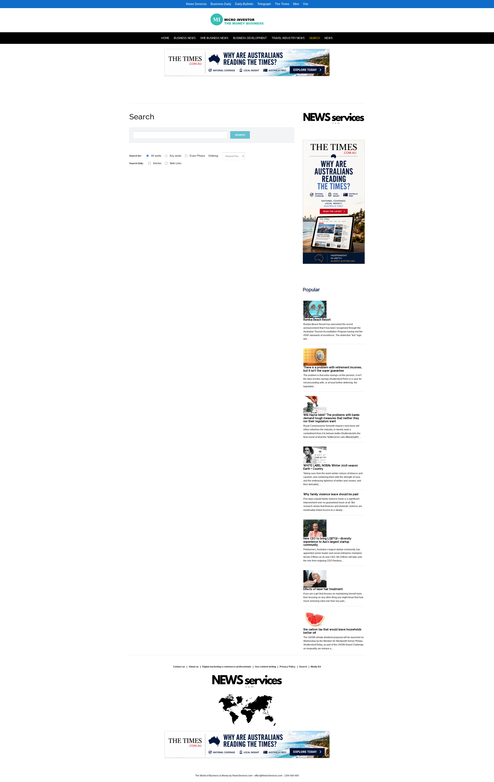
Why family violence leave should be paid (330, 494)
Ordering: (213, 155)
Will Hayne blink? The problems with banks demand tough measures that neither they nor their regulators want (331, 418)
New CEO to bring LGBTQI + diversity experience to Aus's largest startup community (327, 542)
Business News (185, 38)
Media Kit (316, 666)
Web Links (176, 163)
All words (156, 155)
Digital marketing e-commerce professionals (226, 666)
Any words (175, 155)
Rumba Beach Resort (317, 319)
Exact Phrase (197, 155)
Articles (157, 163)
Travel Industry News (288, 38)
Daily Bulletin (244, 4)
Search (314, 38)
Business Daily (221, 4)
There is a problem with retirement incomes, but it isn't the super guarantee (332, 369)
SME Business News (214, 38)
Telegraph (264, 4)
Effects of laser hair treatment (323, 589)
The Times (282, 4)
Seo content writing (265, 666)
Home (165, 38)
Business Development (250, 38)
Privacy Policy (287, 666)
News (329, 38)
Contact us (179, 666)
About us (194, 666)
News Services (196, 4)
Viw (305, 4)
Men (296, 4)
